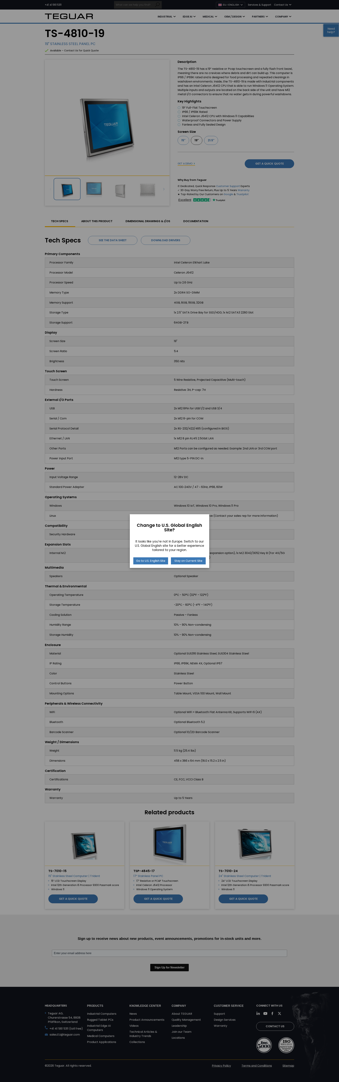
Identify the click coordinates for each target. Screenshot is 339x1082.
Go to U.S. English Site (150, 561)
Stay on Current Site (188, 561)
